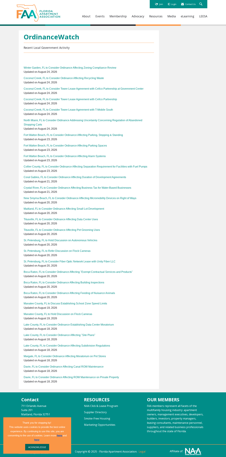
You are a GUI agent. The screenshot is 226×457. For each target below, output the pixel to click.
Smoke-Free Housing (97, 418)
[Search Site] (201, 4)
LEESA (203, 16)
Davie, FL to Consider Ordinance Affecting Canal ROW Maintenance (64, 366)
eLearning (187, 16)
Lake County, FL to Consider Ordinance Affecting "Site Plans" (59, 335)
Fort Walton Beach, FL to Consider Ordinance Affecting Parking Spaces (65, 145)
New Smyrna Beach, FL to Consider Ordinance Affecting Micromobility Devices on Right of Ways (80, 198)
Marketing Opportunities (99, 425)
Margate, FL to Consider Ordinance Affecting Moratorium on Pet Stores (65, 356)
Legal (142, 451)
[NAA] (193, 451)
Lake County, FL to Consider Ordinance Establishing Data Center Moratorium (69, 324)
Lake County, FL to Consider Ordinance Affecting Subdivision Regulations (67, 345)
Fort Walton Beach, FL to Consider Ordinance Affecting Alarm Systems (65, 156)
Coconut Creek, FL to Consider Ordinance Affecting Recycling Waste (64, 78)
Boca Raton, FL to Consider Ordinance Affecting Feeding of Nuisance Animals (69, 293)
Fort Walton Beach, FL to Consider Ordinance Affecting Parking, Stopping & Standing (73, 135)
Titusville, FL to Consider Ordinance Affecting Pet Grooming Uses (62, 229)
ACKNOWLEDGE (37, 447)
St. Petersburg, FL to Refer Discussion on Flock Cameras (57, 250)
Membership (118, 16)
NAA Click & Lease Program (101, 406)
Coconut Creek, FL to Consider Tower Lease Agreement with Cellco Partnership (70, 99)
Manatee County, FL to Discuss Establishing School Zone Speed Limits (65, 303)
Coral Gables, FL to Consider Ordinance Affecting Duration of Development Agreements (75, 177)
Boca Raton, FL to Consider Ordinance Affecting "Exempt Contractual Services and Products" (78, 271)
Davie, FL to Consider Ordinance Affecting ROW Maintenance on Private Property (71, 377)
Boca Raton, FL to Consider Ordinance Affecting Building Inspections (64, 282)
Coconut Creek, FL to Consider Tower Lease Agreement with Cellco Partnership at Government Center (83, 88)
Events (100, 16)
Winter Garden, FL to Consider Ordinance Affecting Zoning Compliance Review (70, 67)
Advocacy (138, 16)
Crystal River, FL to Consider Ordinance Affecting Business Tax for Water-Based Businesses (77, 187)
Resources (155, 16)
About (86, 16)
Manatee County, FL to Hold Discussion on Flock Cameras (58, 314)
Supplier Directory (95, 412)
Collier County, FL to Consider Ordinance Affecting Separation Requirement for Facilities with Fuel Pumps (85, 166)
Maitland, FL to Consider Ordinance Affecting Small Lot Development (64, 208)
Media (171, 16)
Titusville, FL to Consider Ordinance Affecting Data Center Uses (61, 219)
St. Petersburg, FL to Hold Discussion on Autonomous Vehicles (60, 240)
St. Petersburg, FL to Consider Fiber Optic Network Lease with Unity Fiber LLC (69, 261)
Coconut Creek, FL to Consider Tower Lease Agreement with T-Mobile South (68, 109)
